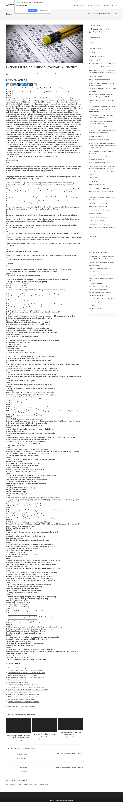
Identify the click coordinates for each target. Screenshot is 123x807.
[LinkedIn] (25, 84)
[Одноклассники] (11, 84)
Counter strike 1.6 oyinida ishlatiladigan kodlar (102, 299)
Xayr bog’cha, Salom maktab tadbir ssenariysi (70, 733)
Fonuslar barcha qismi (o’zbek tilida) (99, 139)
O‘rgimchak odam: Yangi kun (97, 184)
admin (11, 74)
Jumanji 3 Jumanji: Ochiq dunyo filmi (99, 136)
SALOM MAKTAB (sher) (95, 284)
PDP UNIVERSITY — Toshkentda (98, 203)
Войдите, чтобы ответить (74, 753)
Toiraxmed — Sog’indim (95, 213)
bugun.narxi (99, 32)
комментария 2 (50, 74)
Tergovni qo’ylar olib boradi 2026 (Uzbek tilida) (102, 63)
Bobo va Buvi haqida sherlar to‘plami (99, 268)
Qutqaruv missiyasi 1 (95, 60)
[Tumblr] (28, 84)
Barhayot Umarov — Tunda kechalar (99, 210)
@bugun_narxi (100, 29)
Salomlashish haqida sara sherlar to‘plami (100, 302)
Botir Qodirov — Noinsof (96, 76)
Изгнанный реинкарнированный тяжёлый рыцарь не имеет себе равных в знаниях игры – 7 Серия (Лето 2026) (102, 145)
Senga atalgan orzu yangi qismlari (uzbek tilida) (102, 106)
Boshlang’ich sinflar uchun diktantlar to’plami (101, 262)
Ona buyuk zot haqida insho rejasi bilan (44, 735)
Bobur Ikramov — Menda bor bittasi (99, 224)
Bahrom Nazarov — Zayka (96, 220)
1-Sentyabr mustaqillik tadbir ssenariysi (100, 292)
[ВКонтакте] (7, 84)
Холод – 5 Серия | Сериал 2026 (98, 127)
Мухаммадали (23, 754)
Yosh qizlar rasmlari (94, 272)
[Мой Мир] (14, 84)
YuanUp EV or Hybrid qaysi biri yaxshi (99, 79)
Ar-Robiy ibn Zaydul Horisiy (96, 295)
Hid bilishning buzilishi (95, 308)
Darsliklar (37, 74)
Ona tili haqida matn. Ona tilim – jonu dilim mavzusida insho (18, 737)
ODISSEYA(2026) (93, 181)
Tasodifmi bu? (92, 53)
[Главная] (82, 13)
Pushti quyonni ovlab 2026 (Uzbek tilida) (100, 67)
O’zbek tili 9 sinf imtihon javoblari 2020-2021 (104, 13)
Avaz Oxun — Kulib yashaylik (97, 56)
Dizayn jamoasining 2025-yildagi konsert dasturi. (102, 162)
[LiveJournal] (31, 84)
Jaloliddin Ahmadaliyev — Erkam (98, 206)
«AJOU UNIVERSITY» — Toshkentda (99, 188)
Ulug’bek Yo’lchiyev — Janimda (97, 217)
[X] (18, 84)
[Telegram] (21, 84)
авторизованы (22, 784)
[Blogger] (35, 84)
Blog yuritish (92, 305)
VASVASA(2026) (93, 177)
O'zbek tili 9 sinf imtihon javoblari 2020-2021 (22, 706)
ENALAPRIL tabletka (94, 265)
